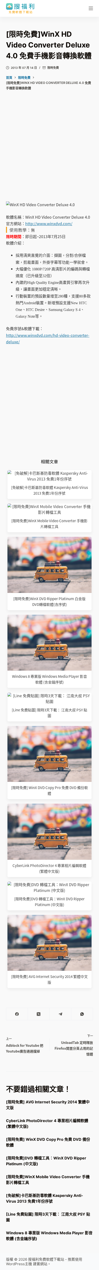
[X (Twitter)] (39, 1014)
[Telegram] (60, 1014)
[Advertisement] (49, 149)
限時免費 (53, 68)
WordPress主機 (19, 1264)
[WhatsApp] (82, 1014)
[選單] (91, 8)
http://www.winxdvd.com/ (48, 223)
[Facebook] (17, 1014)
